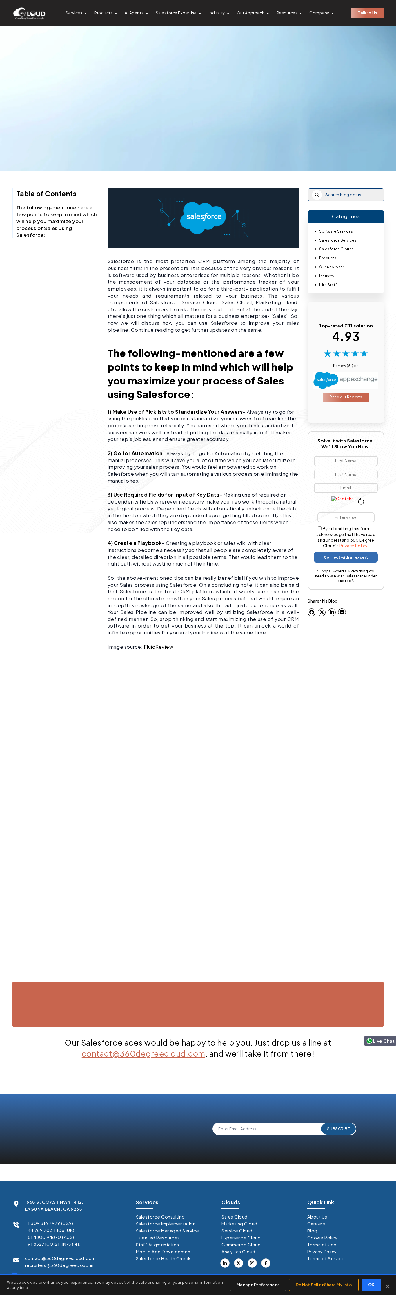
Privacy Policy (353, 545)
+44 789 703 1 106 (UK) (50, 1230)
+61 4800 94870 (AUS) (49, 1237)
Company (319, 12)
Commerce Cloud (241, 1244)
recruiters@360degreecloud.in (59, 1265)
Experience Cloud (241, 1237)
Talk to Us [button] (367, 12)
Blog (312, 1230)
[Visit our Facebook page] (238, 1263)
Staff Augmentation (157, 1244)
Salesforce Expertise (176, 12)
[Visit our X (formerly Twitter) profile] (265, 1263)
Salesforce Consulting (160, 1216)
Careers (316, 1223)
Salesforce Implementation (166, 1223)
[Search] (317, 195)
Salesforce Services (338, 240)
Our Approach (251, 12)
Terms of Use (322, 1244)
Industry (217, 12)
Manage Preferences (258, 1284)
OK (371, 1284)
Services (74, 12)
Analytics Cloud (238, 1251)
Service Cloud (237, 1230)
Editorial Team (195, 142)
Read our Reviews (346, 397)
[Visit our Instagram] (252, 1263)
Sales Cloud (234, 1216)
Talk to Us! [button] (326, 1033)
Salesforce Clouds (336, 249)
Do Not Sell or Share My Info (324, 1284)
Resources (287, 12)
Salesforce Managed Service (167, 1230)
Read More (41, 977)
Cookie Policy (322, 1237)
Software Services (336, 231)
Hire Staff (328, 285)
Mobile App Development (164, 1251)
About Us (317, 1216)
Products (103, 12)
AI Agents (134, 12)
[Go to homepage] (29, 13)
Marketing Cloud (239, 1223)
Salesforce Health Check (163, 1258)
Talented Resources (158, 1237)
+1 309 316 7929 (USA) (49, 1223)
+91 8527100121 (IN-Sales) (53, 1244)
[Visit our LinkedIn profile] (225, 1263)
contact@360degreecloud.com (143, 1053)
